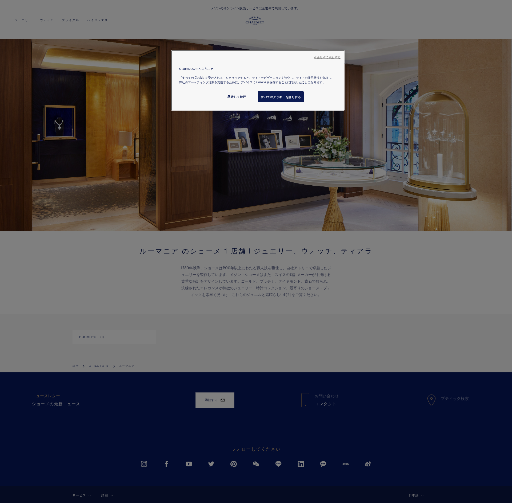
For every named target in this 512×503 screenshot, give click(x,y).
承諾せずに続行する (327, 57)
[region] (258, 80)
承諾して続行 (236, 97)
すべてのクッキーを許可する (281, 97)
